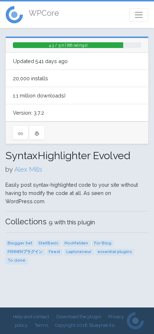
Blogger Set (20, 243)
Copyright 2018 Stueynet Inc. (85, 325)
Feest (54, 251)
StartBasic (48, 243)
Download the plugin (78, 316)
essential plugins (114, 251)
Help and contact (31, 316)
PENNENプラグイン (25, 251)
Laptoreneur (78, 251)
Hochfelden (76, 243)
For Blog (102, 243)
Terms (41, 325)
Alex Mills (28, 169)
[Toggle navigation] (138, 15)
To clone (16, 260)
